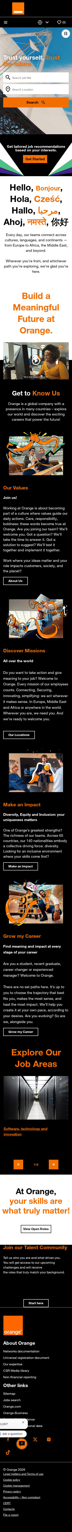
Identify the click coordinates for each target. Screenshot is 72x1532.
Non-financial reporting (19, 1377)
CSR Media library (16, 1371)
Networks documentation (21, 1351)
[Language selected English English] (44, 22)
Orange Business (15, 1413)
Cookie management (16, 1485)
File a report (10, 1515)
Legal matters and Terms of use (23, 1474)
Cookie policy (11, 1480)
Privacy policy (12, 1491)
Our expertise (12, 1364)
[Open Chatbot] (22, 1443)
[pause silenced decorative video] (66, 33)
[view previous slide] (18, 1164)
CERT (7, 1503)
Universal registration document (26, 1358)
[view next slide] (53, 1164)
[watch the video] (36, 361)
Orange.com (12, 1406)
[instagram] (49, 1439)
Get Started (35, 159)
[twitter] (35, 1439)
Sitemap (9, 1393)
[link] (36, 1303)
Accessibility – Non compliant (21, 1497)
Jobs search (12, 1400)
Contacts (9, 1509)
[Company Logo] (18, 8)
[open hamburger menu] (5, 22)
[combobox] (36, 77)
